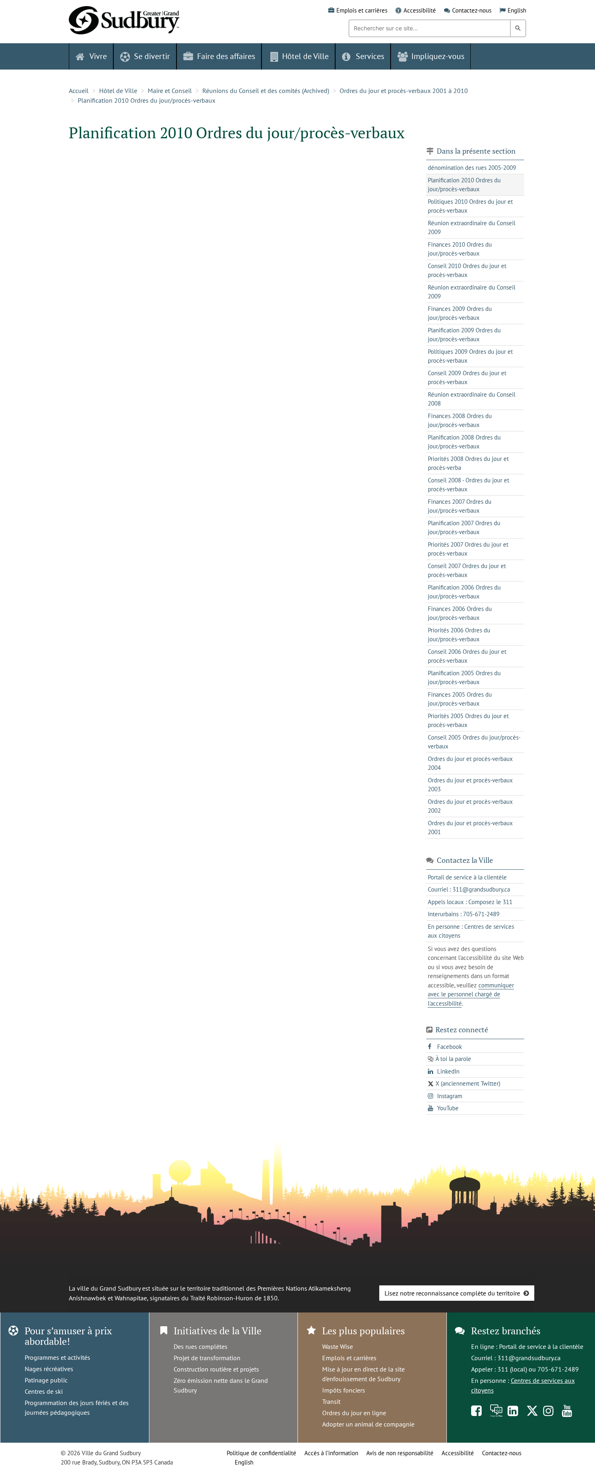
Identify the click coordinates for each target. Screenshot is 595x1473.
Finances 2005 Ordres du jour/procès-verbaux (460, 699)
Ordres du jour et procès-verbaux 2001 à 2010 (404, 91)
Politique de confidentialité (261, 1453)
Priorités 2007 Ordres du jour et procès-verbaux (468, 549)
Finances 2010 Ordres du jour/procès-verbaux (460, 249)
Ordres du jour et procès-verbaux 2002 (470, 806)
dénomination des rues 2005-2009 (472, 167)
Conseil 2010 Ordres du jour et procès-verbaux (467, 270)
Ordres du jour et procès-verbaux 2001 (470, 827)
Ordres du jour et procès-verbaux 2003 (470, 784)
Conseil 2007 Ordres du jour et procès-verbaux (467, 570)
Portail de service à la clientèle (541, 1346)
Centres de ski (44, 1391)
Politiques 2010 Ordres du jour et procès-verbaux (470, 206)
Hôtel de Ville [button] (305, 56)
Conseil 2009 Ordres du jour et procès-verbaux (467, 377)
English (517, 10)
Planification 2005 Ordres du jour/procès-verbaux (464, 677)
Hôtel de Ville (118, 91)
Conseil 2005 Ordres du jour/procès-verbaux (474, 741)
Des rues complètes (200, 1346)
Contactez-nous (471, 10)
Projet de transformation (207, 1358)
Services (370, 56)
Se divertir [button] (152, 56)
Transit (331, 1401)
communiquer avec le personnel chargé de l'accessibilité (471, 994)
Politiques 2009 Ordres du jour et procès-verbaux (470, 356)
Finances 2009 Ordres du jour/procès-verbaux (460, 313)
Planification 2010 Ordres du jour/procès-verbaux (146, 100)
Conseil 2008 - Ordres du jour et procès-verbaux (468, 484)
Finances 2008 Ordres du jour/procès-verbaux (460, 420)
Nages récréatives (49, 1369)
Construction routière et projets (216, 1369)
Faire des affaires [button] (226, 56)
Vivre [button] (98, 56)
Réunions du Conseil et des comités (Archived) (265, 91)
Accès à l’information (331, 1453)
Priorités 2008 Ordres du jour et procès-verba (468, 463)
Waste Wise (337, 1346)
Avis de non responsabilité (400, 1453)
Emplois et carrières (361, 10)
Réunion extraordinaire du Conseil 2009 (471, 227)
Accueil (79, 91)
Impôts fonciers (343, 1390)
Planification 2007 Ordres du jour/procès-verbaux (464, 527)
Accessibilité (420, 10)
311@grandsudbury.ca (529, 1358)
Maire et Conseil (170, 91)
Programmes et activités (57, 1357)
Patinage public (46, 1380)
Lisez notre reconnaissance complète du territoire (452, 1293)
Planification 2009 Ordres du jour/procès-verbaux (464, 334)
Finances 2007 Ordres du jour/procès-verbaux (459, 506)
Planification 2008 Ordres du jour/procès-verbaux (464, 441)
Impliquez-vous (437, 56)
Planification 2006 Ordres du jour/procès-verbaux (464, 591)
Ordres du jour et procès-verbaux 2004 (470, 763)
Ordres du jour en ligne (354, 1413)
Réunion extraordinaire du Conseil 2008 (471, 399)
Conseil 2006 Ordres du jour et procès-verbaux (467, 656)
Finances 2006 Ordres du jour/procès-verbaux (460, 613)
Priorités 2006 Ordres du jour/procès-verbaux (459, 634)
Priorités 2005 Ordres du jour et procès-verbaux (468, 720)
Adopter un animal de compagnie (368, 1424)
